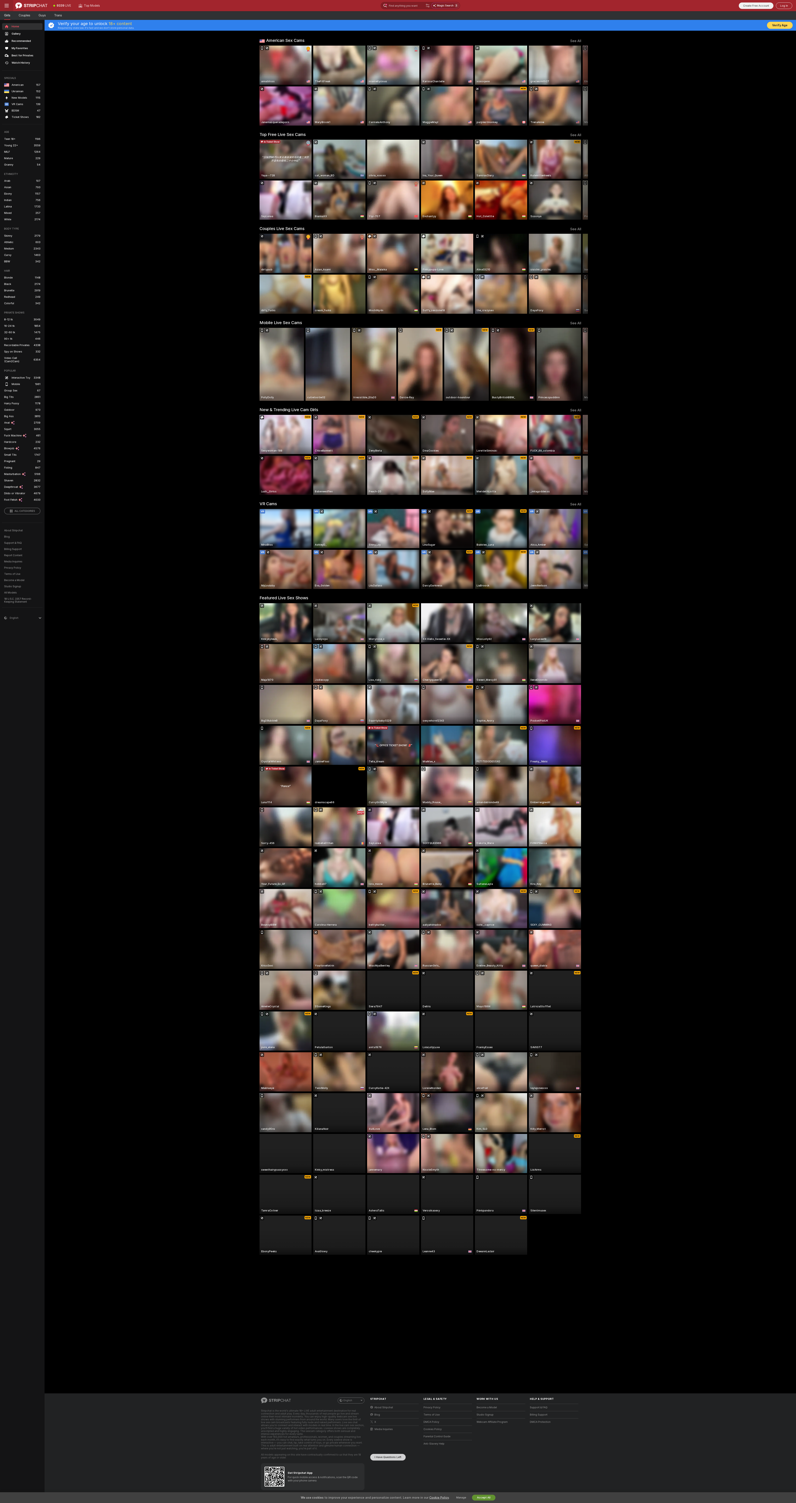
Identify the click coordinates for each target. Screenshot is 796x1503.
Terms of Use (12, 574)
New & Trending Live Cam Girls (289, 409)
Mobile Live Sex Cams (281, 322)
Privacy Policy (12, 567)
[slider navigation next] (577, 86)
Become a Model (14, 580)
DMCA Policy (431, 1422)
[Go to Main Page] (31, 5)
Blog (7, 536)
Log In (784, 5)
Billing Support (13, 549)
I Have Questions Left (388, 1457)
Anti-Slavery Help (433, 1443)
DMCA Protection (540, 1422)
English (347, 1400)
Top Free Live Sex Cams (283, 134)
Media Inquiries (13, 561)
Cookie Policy (439, 1497)
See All (575, 41)
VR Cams (268, 503)
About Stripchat (13, 530)
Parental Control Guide (436, 1436)
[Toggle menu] (6, 5)
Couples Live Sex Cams (282, 228)
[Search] (428, 5)
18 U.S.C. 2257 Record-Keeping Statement (18, 600)
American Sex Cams (285, 40)
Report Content (13, 555)
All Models (10, 592)
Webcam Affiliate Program (492, 1422)
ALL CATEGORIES (25, 511)
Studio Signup (12, 586)
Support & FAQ (13, 542)
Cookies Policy (432, 1429)
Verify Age (780, 25)
